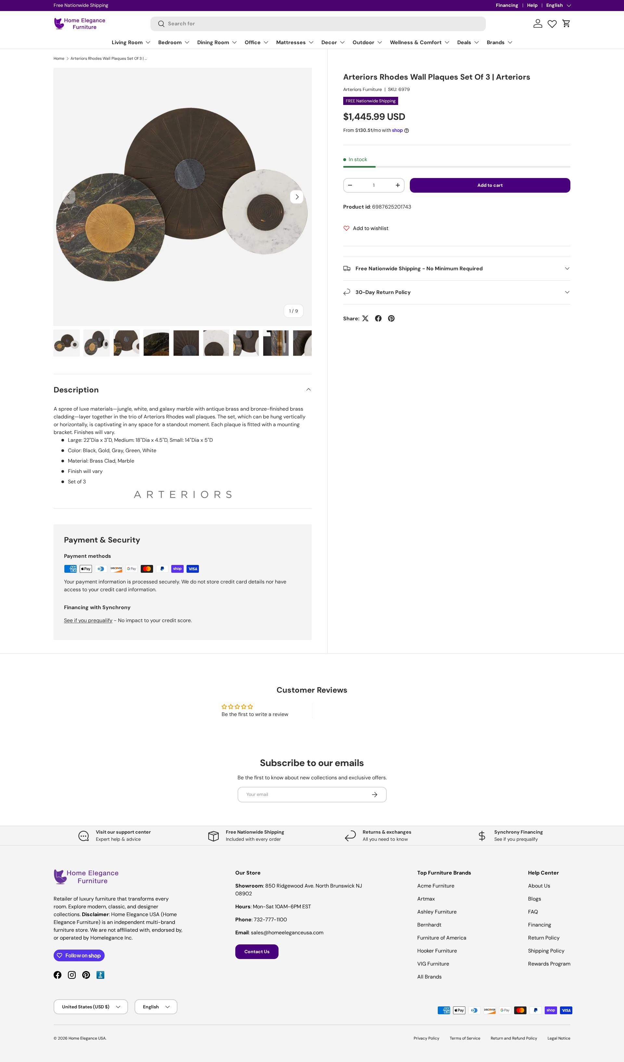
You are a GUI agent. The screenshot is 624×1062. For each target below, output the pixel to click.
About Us (539, 885)
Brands (496, 42)
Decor (329, 42)
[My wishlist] (552, 22)
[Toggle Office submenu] (266, 42)
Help (532, 5)
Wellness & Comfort (416, 42)
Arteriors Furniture (362, 89)
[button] (566, 23)
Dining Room (213, 42)
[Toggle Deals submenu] (476, 42)
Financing (507, 5)
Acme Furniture (435, 885)
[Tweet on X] (365, 318)
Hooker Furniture (437, 950)
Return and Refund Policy (514, 1038)
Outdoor (363, 42)
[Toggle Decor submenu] (342, 42)
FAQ (533, 911)
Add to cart (490, 185)
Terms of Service (465, 1038)
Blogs (534, 898)
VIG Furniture (433, 963)
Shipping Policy (546, 950)
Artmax (426, 898)
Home (59, 58)
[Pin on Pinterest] (391, 318)
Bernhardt (429, 924)
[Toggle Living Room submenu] (148, 42)
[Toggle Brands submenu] (510, 42)
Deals (464, 42)
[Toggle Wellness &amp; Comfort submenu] (447, 42)
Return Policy (544, 937)
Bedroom (170, 42)
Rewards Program (549, 963)
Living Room (127, 42)
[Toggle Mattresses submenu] (311, 42)
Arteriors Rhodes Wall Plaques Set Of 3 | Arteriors (110, 58)
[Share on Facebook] (378, 318)
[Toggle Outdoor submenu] (380, 42)
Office (253, 42)
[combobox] (318, 23)
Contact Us (256, 951)
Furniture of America (441, 937)
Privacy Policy (426, 1038)
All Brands (429, 976)
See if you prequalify (88, 620)
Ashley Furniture (437, 911)
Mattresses (291, 42)
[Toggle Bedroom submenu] (187, 42)
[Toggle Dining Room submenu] (234, 42)
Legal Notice (559, 1038)
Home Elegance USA (87, 1038)
